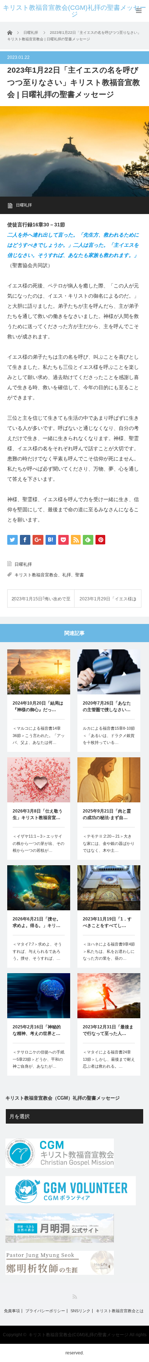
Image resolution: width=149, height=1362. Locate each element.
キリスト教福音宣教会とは (120, 1311)
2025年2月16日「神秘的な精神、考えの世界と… (37, 1030)
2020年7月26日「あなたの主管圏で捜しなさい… (107, 706)
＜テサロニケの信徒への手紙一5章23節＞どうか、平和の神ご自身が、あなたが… (38, 1059)
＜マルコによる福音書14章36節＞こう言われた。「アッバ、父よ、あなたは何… (39, 735)
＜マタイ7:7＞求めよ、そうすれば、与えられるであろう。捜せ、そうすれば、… (37, 951)
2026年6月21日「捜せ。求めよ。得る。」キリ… (37, 922)
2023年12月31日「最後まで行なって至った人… (108, 1030)
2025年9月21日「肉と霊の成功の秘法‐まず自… (107, 814)
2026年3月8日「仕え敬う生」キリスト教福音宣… (38, 814)
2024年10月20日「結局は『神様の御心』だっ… (38, 706)
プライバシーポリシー (45, 1311)
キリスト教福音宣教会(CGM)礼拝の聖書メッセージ (74, 11)
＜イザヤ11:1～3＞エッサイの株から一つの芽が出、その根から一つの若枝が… (38, 843)
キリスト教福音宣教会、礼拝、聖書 (49, 574)
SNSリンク (80, 1311)
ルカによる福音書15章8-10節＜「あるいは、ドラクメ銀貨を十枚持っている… (109, 735)
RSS (75, 1297)
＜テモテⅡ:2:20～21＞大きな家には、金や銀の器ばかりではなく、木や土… (109, 843)
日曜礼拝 (24, 205)
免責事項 (12, 1311)
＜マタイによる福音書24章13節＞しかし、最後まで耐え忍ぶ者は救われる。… (109, 1059)
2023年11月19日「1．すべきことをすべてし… (107, 922)
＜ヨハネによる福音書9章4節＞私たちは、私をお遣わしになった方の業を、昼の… (109, 951)
